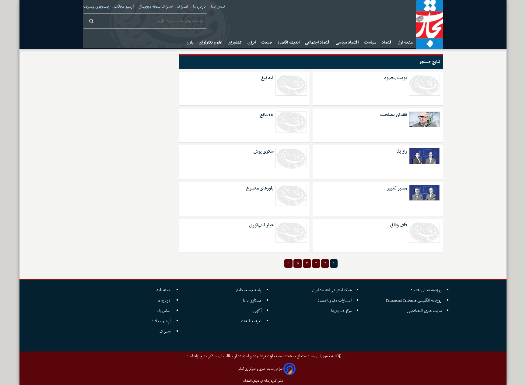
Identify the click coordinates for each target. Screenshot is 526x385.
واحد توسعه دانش (248, 290)
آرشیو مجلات (124, 6)
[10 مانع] (291, 121)
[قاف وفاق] (424, 232)
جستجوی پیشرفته (96, 6)
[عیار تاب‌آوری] (291, 232)
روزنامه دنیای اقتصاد (426, 290)
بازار (190, 42)
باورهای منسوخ (260, 188)
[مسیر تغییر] (424, 193)
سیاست (370, 42)
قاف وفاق (398, 225)
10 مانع (267, 114)
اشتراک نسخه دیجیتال (155, 6)
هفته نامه (163, 290)
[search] (91, 21)
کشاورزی (235, 42)
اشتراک (182, 6)
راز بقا (401, 151)
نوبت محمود (395, 78)
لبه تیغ (267, 78)
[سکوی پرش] (291, 158)
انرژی (252, 42)
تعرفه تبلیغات (251, 321)
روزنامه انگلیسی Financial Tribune (414, 300)
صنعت (267, 42)
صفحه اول (406, 42)
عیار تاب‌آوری (261, 225)
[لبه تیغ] (291, 85)
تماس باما (218, 6)
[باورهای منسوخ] (291, 195)
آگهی (257, 310)
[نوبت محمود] (424, 85)
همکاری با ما (252, 300)
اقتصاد (387, 42)
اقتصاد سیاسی (347, 42)
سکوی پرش (264, 151)
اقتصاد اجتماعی (318, 42)
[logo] (429, 24)
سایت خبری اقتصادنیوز (424, 310)
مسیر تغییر (397, 188)
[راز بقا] (424, 156)
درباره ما (199, 6)
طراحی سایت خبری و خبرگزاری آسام (260, 369)
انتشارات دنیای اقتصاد (334, 300)
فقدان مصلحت (393, 114)
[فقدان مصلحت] (424, 119)
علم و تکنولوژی (211, 42)
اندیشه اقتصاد (288, 42)
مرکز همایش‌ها (341, 310)
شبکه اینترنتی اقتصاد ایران (332, 290)
